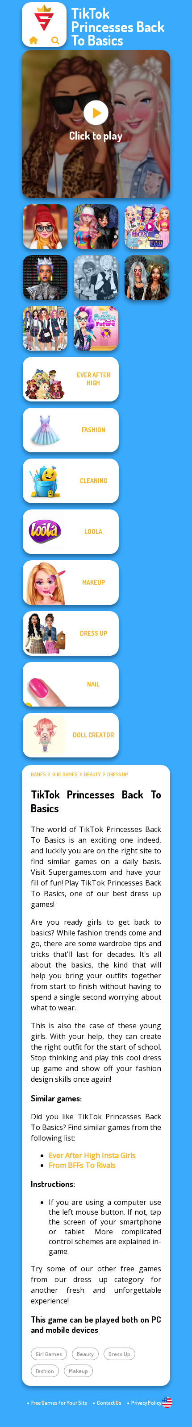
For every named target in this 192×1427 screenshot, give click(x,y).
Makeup (78, 1370)
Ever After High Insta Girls (92, 1155)
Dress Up (117, 774)
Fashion (45, 1370)
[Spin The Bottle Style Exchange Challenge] (96, 226)
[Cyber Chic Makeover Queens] (45, 277)
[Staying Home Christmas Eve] (45, 226)
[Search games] (55, 40)
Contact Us (109, 1402)
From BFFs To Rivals (82, 1165)
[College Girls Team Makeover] (45, 328)
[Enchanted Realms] (147, 277)
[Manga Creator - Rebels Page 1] (96, 277)
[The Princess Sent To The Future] (96, 328)
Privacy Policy (146, 1402)
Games (38, 774)
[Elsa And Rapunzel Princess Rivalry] (147, 226)
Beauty (92, 774)
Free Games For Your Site (59, 1402)
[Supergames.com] (33, 40)
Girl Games (64, 774)
